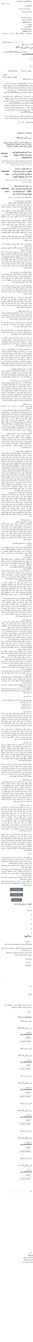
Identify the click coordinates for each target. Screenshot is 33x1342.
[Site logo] (28, 5)
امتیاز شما (28, 959)
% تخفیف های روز (16, 36)
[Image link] (20, 1191)
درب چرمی (29, 1226)
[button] (25, 1041)
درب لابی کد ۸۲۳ (25, 1028)
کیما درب (5, 52)
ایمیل (30, 994)
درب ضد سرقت (27, 1217)
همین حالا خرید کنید (12, 70)
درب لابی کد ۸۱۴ (25, 1110)
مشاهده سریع (25, 1045)
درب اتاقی (29, 1220)
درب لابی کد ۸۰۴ (25, 1165)
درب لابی (16, 42)
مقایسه (28, 1037)
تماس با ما (29, 1198)
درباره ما (29, 1195)
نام (30, 986)
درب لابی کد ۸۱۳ (25, 1138)
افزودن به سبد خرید (26, 70)
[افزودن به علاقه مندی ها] (29, 1024)
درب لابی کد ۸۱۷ (25, 1083)
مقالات (30, 1204)
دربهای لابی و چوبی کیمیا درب (23, 201)
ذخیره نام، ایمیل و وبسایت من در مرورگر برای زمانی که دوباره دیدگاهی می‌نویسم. (18, 1006)
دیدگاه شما (28, 965)
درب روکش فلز (27, 1223)
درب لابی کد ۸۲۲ (25, 1055)
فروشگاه (29, 1201)
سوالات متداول (28, 1207)
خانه (22, 42)
